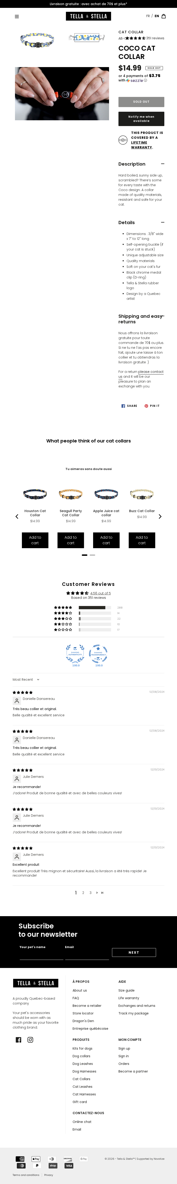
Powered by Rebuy (88, 561)
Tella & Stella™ (126, 1159)
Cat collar (131, 32)
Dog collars (81, 1056)
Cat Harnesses (84, 1094)
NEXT (134, 952)
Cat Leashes (82, 1086)
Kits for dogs (82, 1048)
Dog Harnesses (84, 1071)
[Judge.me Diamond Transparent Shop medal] (98, 654)
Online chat (82, 1121)
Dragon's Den (83, 1021)
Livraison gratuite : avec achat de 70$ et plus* (88, 4)
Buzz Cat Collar (142, 511)
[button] (136, 38)
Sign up (124, 1048)
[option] (88, 4)
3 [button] (90, 892)
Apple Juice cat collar (106, 513)
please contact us (141, 374)
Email (69, 947)
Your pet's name (32, 947)
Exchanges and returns (136, 1005)
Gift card (80, 1102)
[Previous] (17, 516)
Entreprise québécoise (90, 1028)
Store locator (83, 1013)
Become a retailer (87, 1005)
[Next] (159, 516)
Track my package (133, 1013)
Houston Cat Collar (35, 513)
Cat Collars (81, 1079)
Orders (123, 1063)
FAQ (76, 998)
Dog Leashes (83, 1063)
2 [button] (83, 892)
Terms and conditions (26, 1175)
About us (80, 990)
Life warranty (128, 998)
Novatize (159, 1159)
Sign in (123, 1056)
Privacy (48, 1175)
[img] (22, 692)
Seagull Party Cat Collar (71, 513)
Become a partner (133, 1071)
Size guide (126, 990)
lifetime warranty (141, 145)
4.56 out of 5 (100, 593)
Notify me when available (141, 119)
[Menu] (17, 16)
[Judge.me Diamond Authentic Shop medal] (75, 654)
